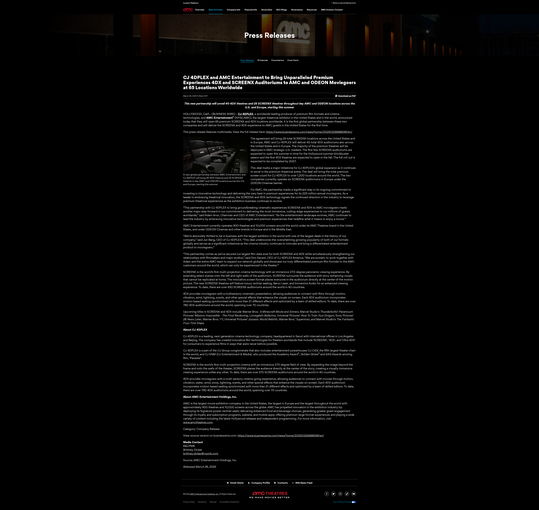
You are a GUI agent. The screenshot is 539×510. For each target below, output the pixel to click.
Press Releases (247, 60)
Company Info (233, 9)
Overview (199, 9)
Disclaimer (202, 502)
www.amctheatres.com (198, 422)
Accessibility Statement (229, 502)
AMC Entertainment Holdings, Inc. (204, 494)
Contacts (281, 482)
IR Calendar (262, 60)
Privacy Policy (189, 502)
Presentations (277, 60)
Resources (312, 9)
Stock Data (266, 9)
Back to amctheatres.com (344, 3)
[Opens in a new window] (327, 493)
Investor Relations (190, 3)
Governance (297, 9)
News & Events (216, 9)
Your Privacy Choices (342, 502)
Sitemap (213, 502)
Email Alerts (293, 60)
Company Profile (259, 482)
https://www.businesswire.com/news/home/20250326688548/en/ (309, 132)
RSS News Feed (302, 482)
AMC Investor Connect (332, 9)
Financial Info (251, 9)
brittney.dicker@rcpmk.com (200, 453)
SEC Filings (281, 9)
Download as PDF (347, 96)
